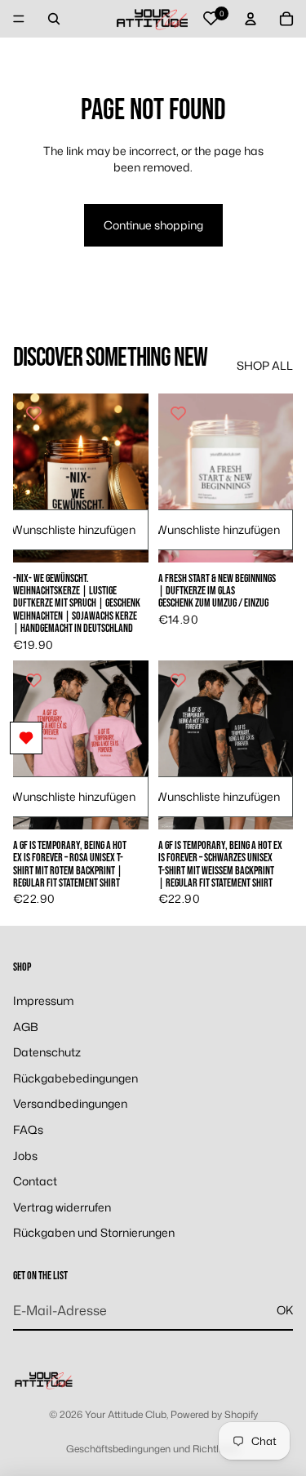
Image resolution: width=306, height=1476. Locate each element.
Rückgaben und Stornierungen (94, 1232)
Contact (35, 1181)
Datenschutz (47, 1052)
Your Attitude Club (125, 1414)
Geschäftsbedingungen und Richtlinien (153, 1449)
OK (285, 1310)
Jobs (25, 1155)
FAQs (28, 1129)
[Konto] (250, 19)
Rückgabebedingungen (75, 1078)
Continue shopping (153, 225)
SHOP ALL (265, 365)
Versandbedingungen (70, 1103)
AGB (25, 1026)
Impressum (43, 1000)
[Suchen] (54, 19)
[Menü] (19, 19)
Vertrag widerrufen (62, 1207)
